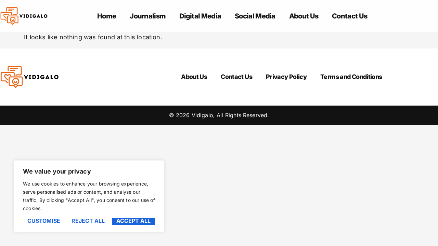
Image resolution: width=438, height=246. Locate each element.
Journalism (148, 16)
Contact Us (349, 16)
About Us (303, 16)
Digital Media (200, 16)
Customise (43, 221)
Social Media (255, 16)
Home (106, 16)
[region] (89, 196)
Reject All (88, 221)
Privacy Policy (286, 76)
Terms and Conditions (351, 76)
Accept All (133, 221)
